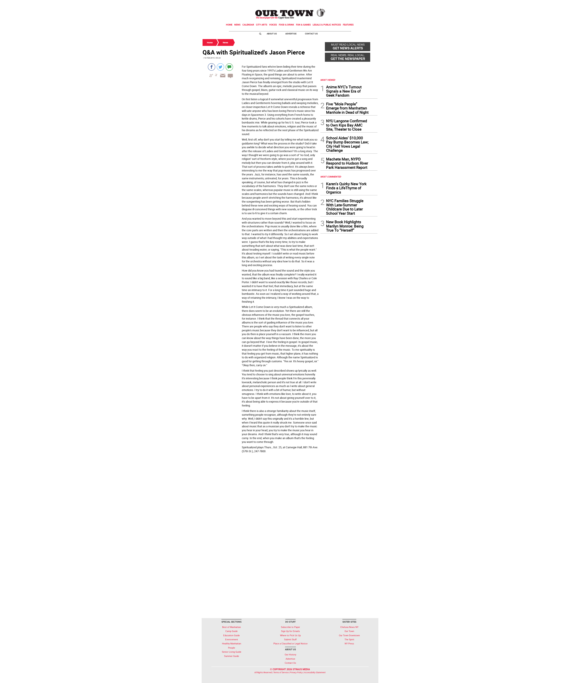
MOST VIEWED (327, 79)
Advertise (290, 33)
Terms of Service (280, 672)
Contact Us (311, 33)
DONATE (370, 3)
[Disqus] (261, 495)
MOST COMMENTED (330, 176)
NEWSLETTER (353, 3)
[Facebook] (211, 67)
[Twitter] (220, 67)
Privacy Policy (296, 672)
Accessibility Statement (315, 672)
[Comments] (229, 67)
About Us (272, 33)
